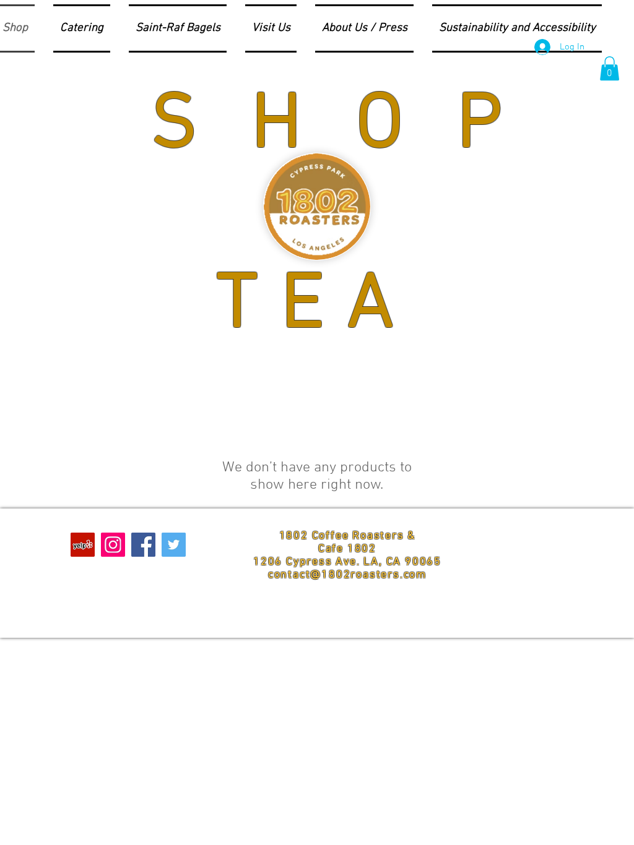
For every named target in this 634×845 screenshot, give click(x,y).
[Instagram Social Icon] (113, 545)
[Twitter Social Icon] (174, 545)
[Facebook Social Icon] (143, 545)
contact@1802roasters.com (347, 574)
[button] (609, 68)
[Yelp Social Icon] (83, 545)
